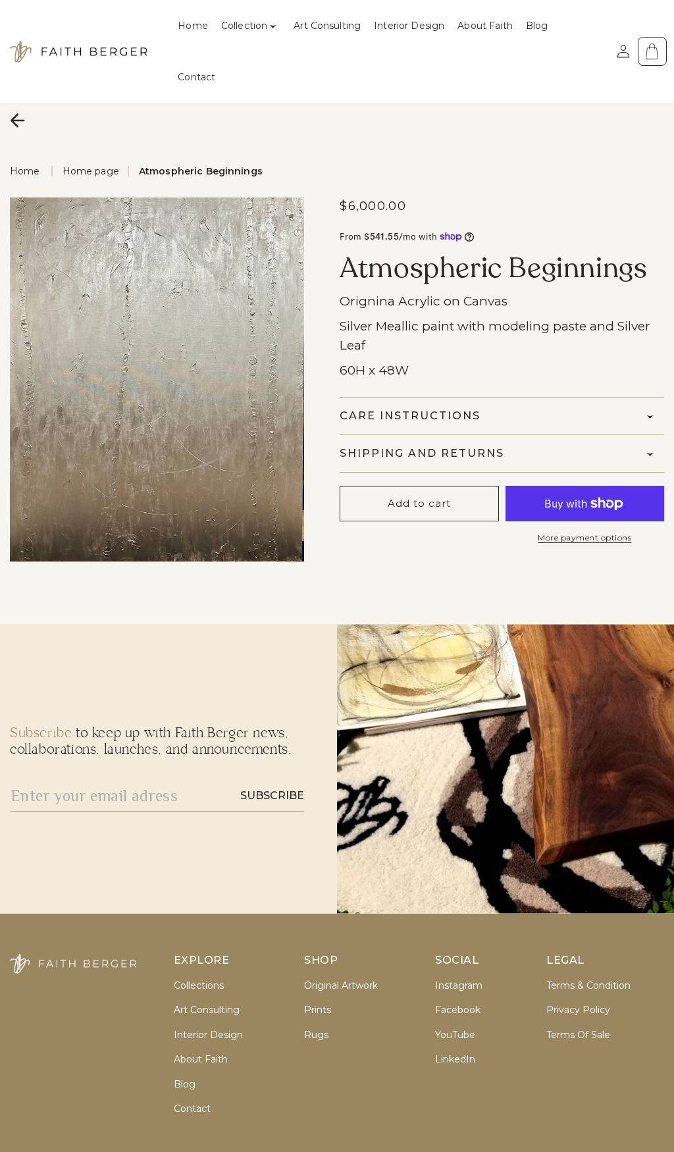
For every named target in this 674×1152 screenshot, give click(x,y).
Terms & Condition (588, 985)
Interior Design (208, 1035)
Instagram (458, 985)
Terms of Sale (578, 1035)
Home (25, 171)
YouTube (455, 1035)
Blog (184, 1084)
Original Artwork (341, 985)
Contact (192, 1108)
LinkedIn (455, 1059)
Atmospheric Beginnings (201, 171)
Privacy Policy (578, 1010)
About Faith (201, 1059)
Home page (91, 171)
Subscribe (272, 795)
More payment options (584, 537)
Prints (317, 1010)
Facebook (457, 1010)
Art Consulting (207, 1010)
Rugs (316, 1035)
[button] (250, 25)
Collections (199, 985)
